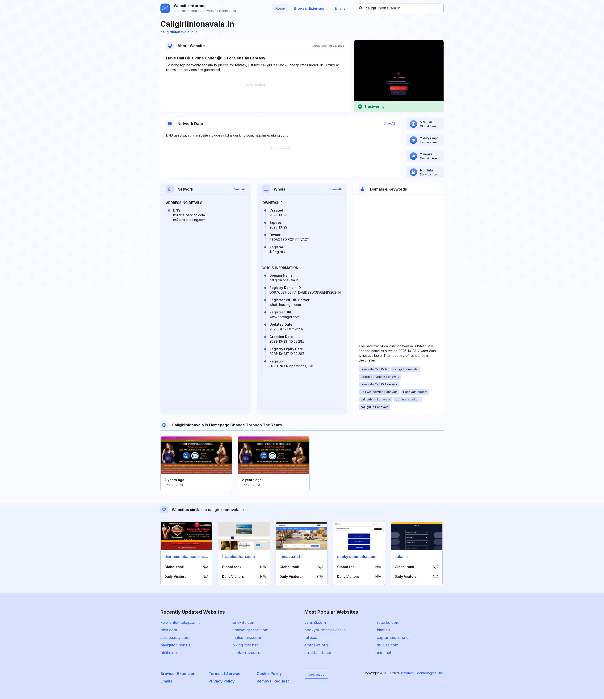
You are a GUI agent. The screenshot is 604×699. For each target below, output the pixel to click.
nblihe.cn (168, 652)
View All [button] (389, 123)
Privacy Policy (222, 681)
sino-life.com (243, 622)
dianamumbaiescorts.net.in (189, 556)
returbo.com (388, 622)
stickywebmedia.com (356, 556)
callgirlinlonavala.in (176, 32)
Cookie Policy (269, 673)
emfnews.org (316, 645)
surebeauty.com (174, 637)
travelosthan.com (238, 556)
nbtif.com (168, 630)
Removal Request (273, 681)
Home (280, 8)
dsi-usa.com (387, 645)
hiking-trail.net (245, 645)
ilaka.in (401, 556)
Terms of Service (224, 673)
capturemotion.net (393, 637)
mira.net (384, 652)
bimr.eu (383, 630)
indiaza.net (290, 556)
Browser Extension (309, 8)
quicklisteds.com (318, 652)
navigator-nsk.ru (175, 645)
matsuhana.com (246, 637)
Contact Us (316, 674)
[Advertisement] (255, 97)
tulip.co (310, 637)
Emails (340, 8)
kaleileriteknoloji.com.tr (180, 622)
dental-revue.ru (246, 652)
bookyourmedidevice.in (325, 630)
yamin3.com (315, 622)
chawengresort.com (250, 630)
